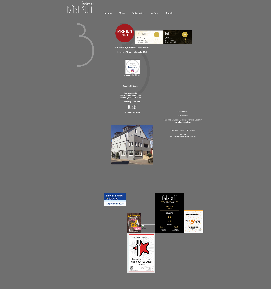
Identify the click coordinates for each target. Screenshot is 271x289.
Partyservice (138, 13)
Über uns (107, 13)
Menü (122, 13)
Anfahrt (154, 13)
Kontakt (169, 13)
